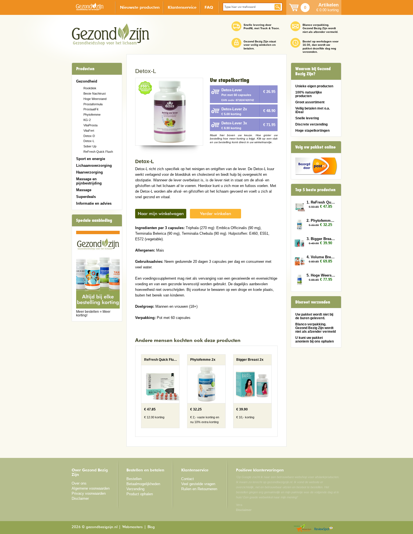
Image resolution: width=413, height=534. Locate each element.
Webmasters (132, 527)
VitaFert (88, 130)
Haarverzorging (89, 172)
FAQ (209, 7)
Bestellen (134, 479)
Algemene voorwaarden (91, 488)
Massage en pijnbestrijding (89, 181)
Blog (151, 527)
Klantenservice (182, 7)
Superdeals (86, 197)
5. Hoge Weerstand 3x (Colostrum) (321, 275)
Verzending (135, 489)
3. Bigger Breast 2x (321, 239)
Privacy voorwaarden (89, 493)
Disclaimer (80, 498)
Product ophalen (139, 494)
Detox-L (88, 141)
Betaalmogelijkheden (143, 484)
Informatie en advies (94, 203)
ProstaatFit (90, 109)
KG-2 (87, 120)
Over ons (79, 483)
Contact (187, 479)
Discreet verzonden (312, 302)
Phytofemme (92, 114)
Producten (85, 68)
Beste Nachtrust (94, 93)
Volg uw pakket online (315, 147)
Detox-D (89, 136)
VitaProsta (90, 125)
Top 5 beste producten (315, 189)
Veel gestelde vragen (198, 484)
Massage (83, 190)
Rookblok (89, 88)
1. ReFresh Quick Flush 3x (321, 202)
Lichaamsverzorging (94, 165)
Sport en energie (90, 159)
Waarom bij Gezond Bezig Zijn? (313, 71)
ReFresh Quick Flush (98, 151)
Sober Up (89, 146)
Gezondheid (86, 81)
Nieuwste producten (140, 7)
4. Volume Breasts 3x (321, 257)
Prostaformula (93, 104)
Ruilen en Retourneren (199, 489)
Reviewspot (323, 528)
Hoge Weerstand (94, 99)
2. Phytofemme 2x (321, 220)
